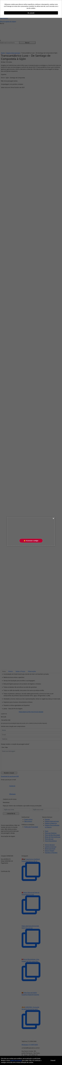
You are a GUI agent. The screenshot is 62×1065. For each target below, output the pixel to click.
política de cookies (16, 1060)
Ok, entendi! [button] (31, 13)
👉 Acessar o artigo (31, 540)
